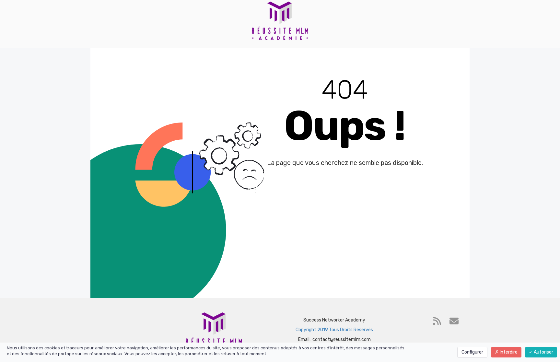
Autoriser (543, 352)
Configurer (472, 352)
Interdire (508, 352)
